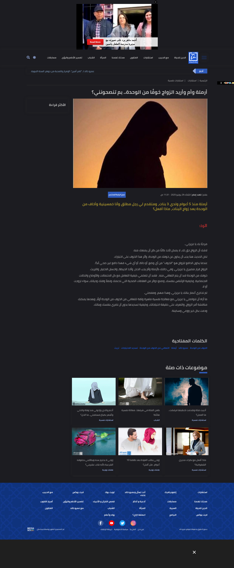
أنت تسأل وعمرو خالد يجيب (135, 493)
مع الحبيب (163, 57)
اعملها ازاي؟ (139, 515)
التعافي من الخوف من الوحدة (154, 348)
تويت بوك (110, 492)
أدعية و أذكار (139, 501)
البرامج (172, 515)
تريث (116, 348)
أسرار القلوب (46, 501)
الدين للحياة (180, 57)
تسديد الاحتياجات (129, 348)
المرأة (103, 57)
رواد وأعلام (109, 515)
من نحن (141, 529)
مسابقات (51, 57)
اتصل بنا (133, 529)
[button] (155, 2)
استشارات (148, 57)
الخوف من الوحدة (198, 348)
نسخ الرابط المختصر (117, 195)
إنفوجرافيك (170, 492)
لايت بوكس (78, 492)
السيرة (173, 508)
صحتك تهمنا (118, 57)
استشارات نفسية (199, 420)
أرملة (174, 348)
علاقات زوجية (154, 470)
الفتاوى (134, 57)
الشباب (91, 57)
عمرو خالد (183, 348)
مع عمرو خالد (77, 508)
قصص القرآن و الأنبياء (104, 501)
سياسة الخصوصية (121, 529)
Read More (95, 42)
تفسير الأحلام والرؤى (72, 57)
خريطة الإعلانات (106, 529)
